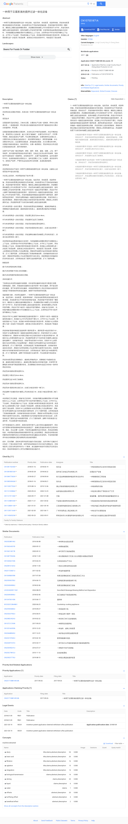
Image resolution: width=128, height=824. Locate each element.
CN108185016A (10, 472)
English (96, 36)
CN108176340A (10, 467)
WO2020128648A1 (11, 604)
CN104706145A (9, 599)
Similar (117, 29)
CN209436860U (9, 609)
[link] (7, 752)
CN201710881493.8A (11, 681)
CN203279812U (9, 653)
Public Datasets (61, 821)
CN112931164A (10, 510)
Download (109, 743)
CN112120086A (10, 491)
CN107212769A (9, 623)
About (35, 821)
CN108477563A (10, 476)
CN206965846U (9, 595)
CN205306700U (9, 580)
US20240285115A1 (11, 590)
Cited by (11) (89, 85)
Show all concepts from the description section (21, 806)
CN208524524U (9, 619)
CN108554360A (10, 481)
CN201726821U (9, 571)
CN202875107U (9, 643)
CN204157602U (9, 638)
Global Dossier (105, 91)
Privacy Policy (83, 821)
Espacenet (95, 91)
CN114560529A (10, 515)
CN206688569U (9, 633)
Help (93, 821)
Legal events (99, 85)
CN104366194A (9, 561)
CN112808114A (10, 506)
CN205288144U (9, 541)
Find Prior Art (105, 29)
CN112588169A (10, 501)
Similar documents (111, 85)
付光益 (90, 39)
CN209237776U (9, 657)
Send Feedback (47, 821)
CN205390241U (9, 648)
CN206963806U (9, 585)
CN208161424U (9, 566)
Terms (73, 821)
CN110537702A (10, 486)
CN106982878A (9, 575)
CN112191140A (10, 496)
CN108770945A (9, 556)
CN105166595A (9, 628)
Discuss (114, 91)
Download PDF (89, 29)
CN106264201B (9, 546)
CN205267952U (9, 614)
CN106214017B (9, 551)
